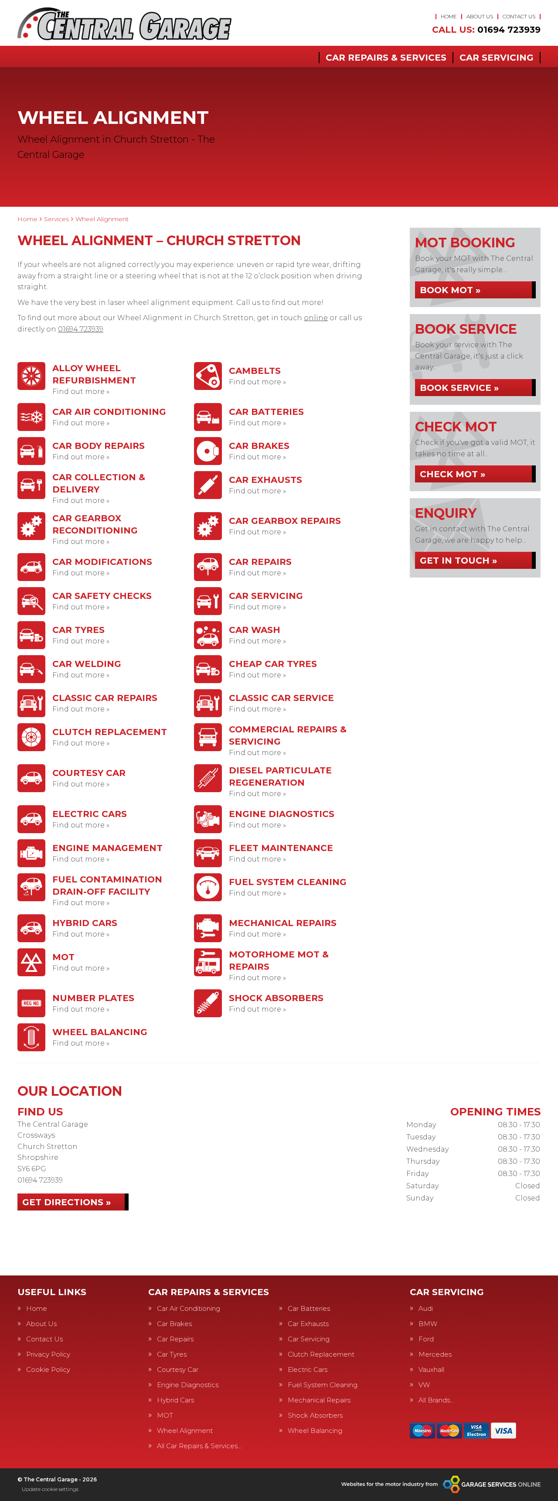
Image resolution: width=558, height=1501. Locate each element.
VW (424, 1384)
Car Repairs (175, 1339)
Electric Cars (307, 1369)
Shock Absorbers (315, 1415)
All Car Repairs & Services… (199, 1446)
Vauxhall (431, 1369)
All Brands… (436, 1400)
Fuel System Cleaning (322, 1384)
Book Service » (459, 388)
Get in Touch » (458, 560)
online (316, 318)
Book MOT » (450, 290)
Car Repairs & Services (386, 57)
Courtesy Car (177, 1369)
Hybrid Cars (175, 1400)
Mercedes (435, 1354)
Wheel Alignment (185, 1430)
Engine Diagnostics (187, 1384)
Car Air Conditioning (188, 1308)
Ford (426, 1339)
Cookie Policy (48, 1369)
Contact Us (519, 16)
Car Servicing (496, 57)
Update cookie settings (50, 1489)
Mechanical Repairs (319, 1400)
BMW (427, 1323)
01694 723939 (486, 29)
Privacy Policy (48, 1354)
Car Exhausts (308, 1323)
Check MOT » (452, 474)
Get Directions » (66, 1202)
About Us (479, 16)
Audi (425, 1308)
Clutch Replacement (321, 1354)
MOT (165, 1415)
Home (449, 16)
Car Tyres (172, 1354)
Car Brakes (174, 1323)
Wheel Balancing (315, 1430)
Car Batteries (309, 1308)
